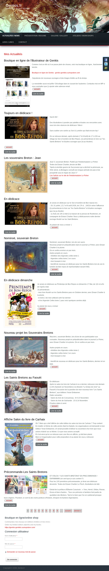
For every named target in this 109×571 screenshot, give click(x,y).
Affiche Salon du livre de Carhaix (24, 419)
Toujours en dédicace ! (18, 113)
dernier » (77, 511)
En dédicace (11, 198)
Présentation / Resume (35, 36)
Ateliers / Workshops (83, 36)
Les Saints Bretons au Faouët (22, 377)
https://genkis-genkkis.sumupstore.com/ (20, 527)
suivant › (68, 511)
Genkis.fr (14, 6)
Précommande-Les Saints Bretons (25, 471)
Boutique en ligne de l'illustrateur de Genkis (31, 60)
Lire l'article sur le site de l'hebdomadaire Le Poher (69, 176)
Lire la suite (39, 94)
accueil (37, 89)
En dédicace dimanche (18, 280)
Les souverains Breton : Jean (22, 157)
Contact (23, 42)
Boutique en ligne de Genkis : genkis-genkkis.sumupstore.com (56, 73)
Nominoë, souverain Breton (21, 238)
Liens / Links (8, 42)
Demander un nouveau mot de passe (21, 552)
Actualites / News (11, 36)
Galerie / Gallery (59, 36)
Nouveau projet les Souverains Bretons (28, 332)
